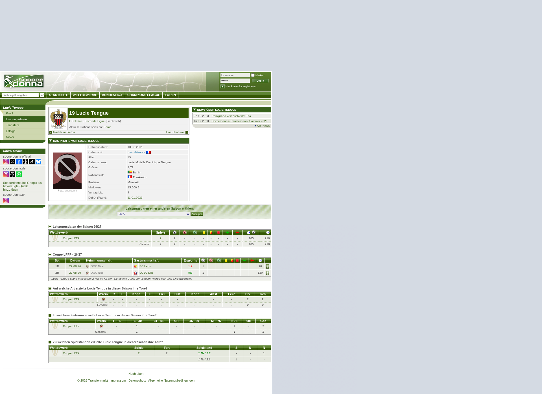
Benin (107, 127)
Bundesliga (112, 95)
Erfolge (11, 131)
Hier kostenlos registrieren (241, 86)
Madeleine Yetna (64, 132)
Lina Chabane (175, 132)
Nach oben (135, 373)
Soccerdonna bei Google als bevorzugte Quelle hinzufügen (22, 186)
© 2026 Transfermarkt (92, 380)
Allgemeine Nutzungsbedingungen (171, 380)
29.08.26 (75, 272)
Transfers (12, 125)
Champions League (143, 95)
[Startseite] (24, 82)
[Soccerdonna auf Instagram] (6, 163)
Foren (170, 95)
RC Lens (145, 266)
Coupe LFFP (71, 238)
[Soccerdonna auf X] (12, 163)
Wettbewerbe (85, 95)
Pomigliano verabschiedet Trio (231, 115)
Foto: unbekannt (67, 190)
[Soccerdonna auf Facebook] (19, 163)
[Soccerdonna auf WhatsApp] (19, 176)
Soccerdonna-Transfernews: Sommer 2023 (240, 121)
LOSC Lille (146, 272)
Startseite (58, 95)
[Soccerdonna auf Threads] (25, 163)
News (10, 137)
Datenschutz (137, 380)
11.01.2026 (135, 197)
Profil (9, 113)
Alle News (263, 125)
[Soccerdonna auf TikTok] (32, 163)
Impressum (118, 380)
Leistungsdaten (16, 119)
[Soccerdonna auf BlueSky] (38, 163)
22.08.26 (75, 266)
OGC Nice (75, 121)
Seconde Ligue (95, 121)
